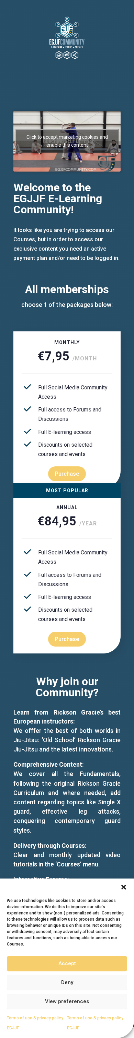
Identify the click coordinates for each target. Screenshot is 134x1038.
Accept (67, 963)
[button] (123, 887)
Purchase (67, 473)
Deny (67, 982)
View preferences (67, 1001)
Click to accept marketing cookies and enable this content (67, 141)
